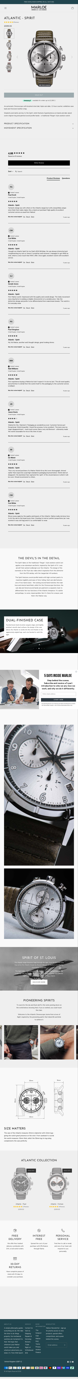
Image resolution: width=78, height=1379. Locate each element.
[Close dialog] (76, 672)
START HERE (58, 700)
